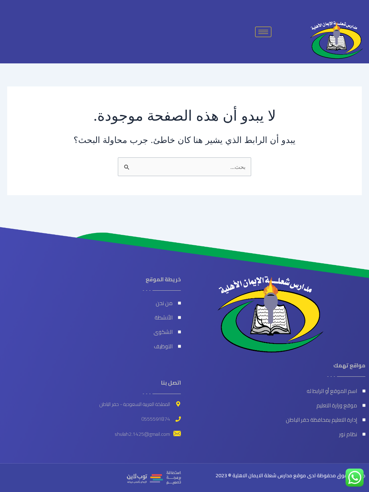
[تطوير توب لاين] (154, 477)
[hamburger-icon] (263, 32)
